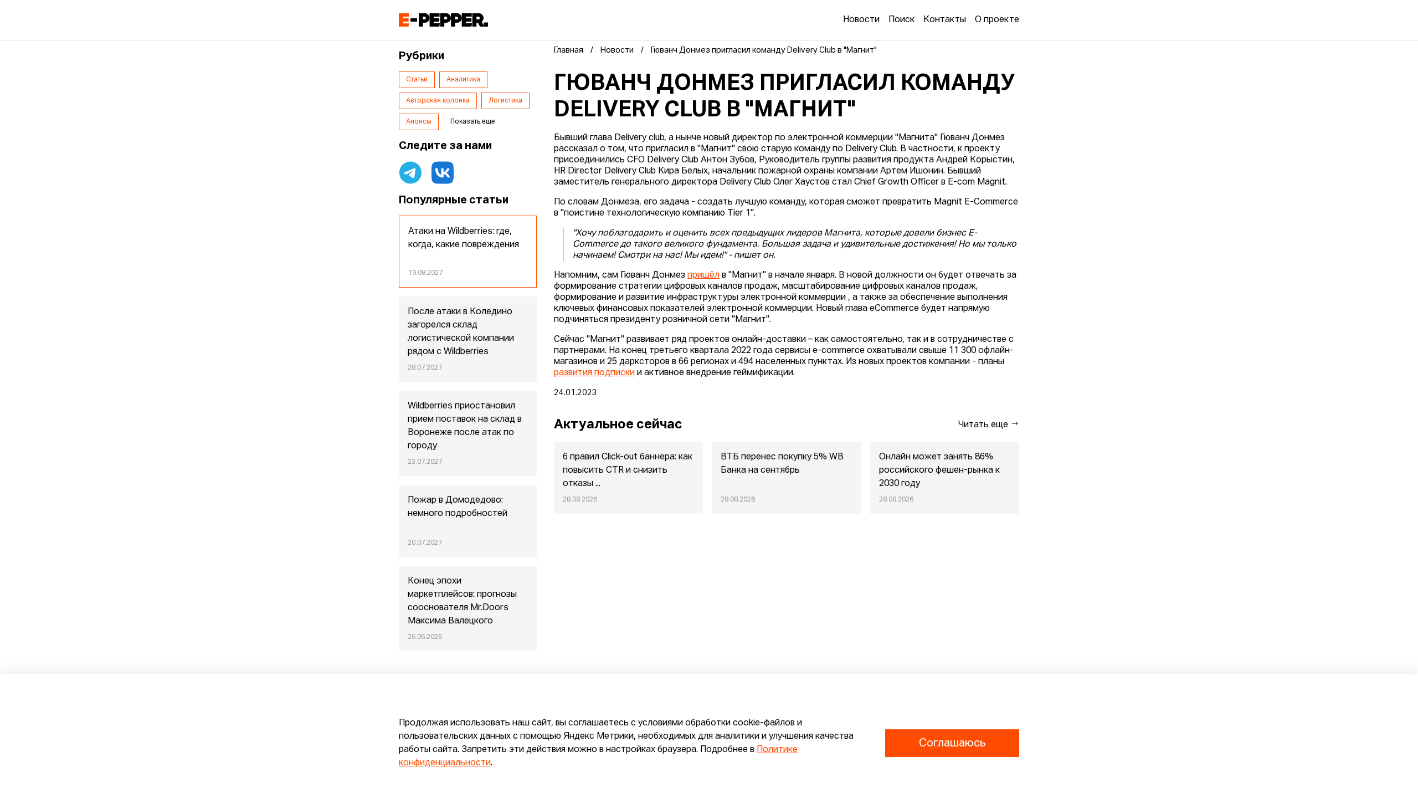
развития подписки (594, 373)
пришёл (703, 275)
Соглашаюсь (952, 743)
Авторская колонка (438, 101)
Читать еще (984, 425)
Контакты (944, 20)
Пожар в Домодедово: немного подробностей (457, 507)
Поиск (901, 20)
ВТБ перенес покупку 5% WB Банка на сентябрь (782, 464)
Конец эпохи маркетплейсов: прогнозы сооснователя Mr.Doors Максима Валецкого (462, 601)
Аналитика (463, 79)
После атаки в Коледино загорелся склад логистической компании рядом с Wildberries (461, 332)
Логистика (505, 101)
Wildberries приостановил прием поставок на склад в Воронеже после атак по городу (465, 426)
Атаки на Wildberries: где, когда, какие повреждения (463, 238)
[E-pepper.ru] (443, 20)
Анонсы (418, 122)
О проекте (997, 20)
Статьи (417, 79)
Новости (861, 20)
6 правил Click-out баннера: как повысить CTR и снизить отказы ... (627, 470)
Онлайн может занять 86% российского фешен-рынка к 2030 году (939, 470)
